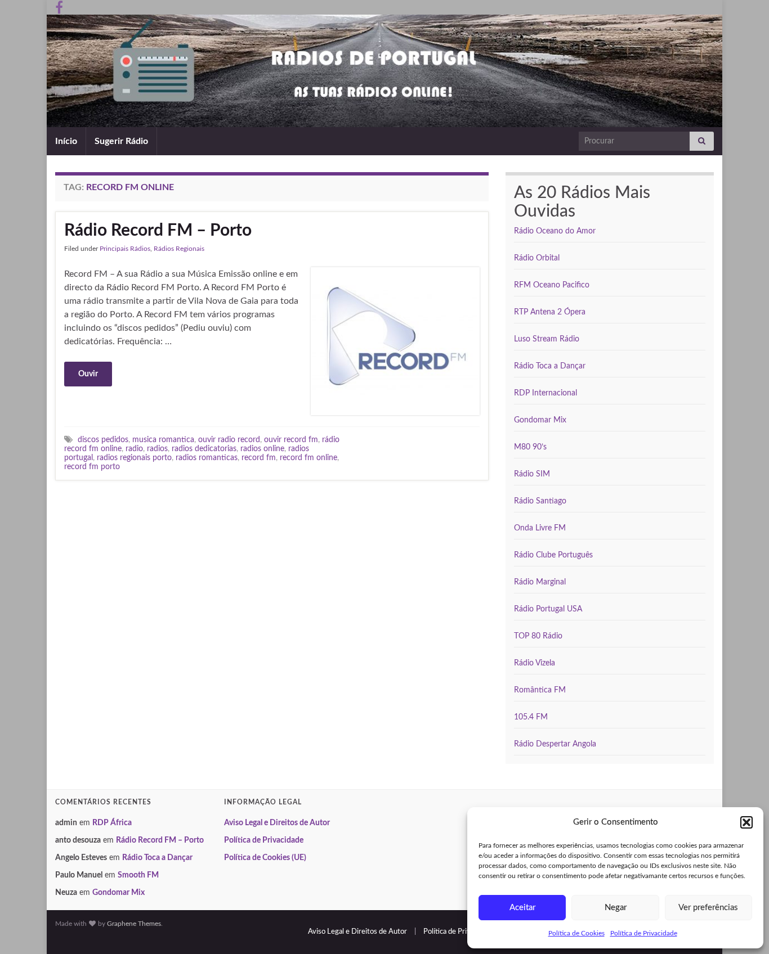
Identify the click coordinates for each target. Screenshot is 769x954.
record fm (259, 457)
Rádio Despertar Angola (555, 744)
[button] (746, 822)
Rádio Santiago (540, 501)
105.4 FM (531, 717)
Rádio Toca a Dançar (549, 366)
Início (66, 141)
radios (157, 448)
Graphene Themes (134, 923)
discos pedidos (103, 439)
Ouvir (88, 374)
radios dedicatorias (204, 448)
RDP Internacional (545, 393)
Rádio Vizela (534, 663)
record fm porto (92, 466)
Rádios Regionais (179, 248)
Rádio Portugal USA (548, 609)
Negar (616, 907)
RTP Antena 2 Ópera (549, 312)
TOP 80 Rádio (538, 636)
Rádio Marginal (540, 582)
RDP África (112, 823)
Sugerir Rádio (121, 141)
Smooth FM (138, 875)
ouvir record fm (291, 439)
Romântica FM (540, 690)
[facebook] (59, 7)
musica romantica (163, 439)
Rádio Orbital (537, 258)
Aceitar (522, 907)
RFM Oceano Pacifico (551, 285)
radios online (262, 448)
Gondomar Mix (540, 420)
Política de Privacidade (643, 933)
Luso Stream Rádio (546, 339)
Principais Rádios (125, 248)
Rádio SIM (532, 474)
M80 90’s (530, 447)
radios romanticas (207, 457)
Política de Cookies (576, 933)
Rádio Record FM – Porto (158, 230)
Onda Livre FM (540, 528)
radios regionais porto (134, 457)
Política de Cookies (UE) (265, 858)
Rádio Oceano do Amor (555, 231)
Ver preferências (708, 907)
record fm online (308, 457)
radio (134, 448)
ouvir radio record (229, 439)
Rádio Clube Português (553, 555)
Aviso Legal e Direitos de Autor (277, 823)
